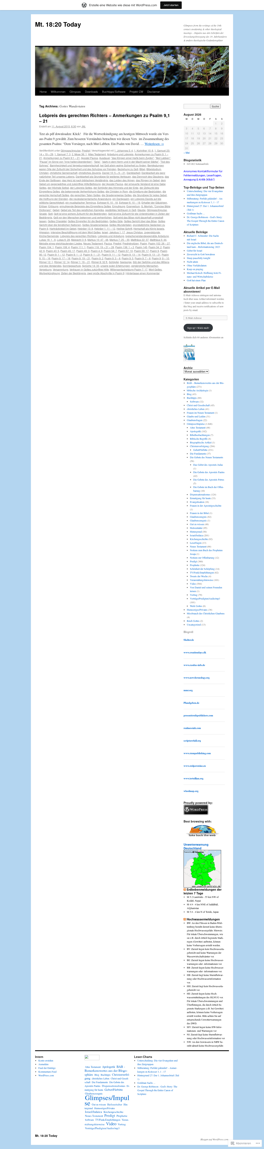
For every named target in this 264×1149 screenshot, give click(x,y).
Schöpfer (114, 262)
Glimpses (75, 92)
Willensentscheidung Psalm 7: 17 (128, 269)
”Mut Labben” (162, 158)
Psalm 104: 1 (46, 247)
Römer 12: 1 (46, 262)
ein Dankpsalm (120, 199)
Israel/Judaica (196, 535)
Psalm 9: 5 (127, 258)
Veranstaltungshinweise (201, 580)
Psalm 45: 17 (67, 251)
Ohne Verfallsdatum (196, 265)
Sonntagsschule (72, 265)
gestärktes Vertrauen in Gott (120, 210)
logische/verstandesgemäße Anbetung (147, 236)
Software (194, 401)
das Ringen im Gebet (148, 180)
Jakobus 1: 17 (117, 232)
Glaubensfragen (194, 420)
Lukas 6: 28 (63, 239)
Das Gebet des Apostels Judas (208, 464)
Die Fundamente (198, 453)
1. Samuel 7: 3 (62, 154)
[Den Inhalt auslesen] (185, 889)
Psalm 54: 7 (110, 251)
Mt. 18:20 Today (58, 24)
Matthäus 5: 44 (158, 239)
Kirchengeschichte (199, 539)
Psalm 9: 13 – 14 (131, 254)
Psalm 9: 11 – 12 (111, 254)
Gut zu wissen (197, 524)
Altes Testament (97, 154)
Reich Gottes (193, 620)
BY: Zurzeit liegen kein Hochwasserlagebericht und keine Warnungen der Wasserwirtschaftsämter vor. (205, 952)
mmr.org (188, 690)
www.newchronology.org (197, 677)
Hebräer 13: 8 (85, 228)
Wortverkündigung (49, 273)
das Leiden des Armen (122, 180)
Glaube (141, 210)
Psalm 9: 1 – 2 (74, 254)
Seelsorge (126, 262)
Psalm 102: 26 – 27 (159, 243)
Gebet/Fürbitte (200, 449)
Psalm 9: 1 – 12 (56, 254)
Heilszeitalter (196, 527)
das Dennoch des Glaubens (148, 176)
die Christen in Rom (117, 191)
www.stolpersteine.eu (195, 766)
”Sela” (97, 161)
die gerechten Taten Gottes (85, 195)
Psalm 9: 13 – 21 (151, 254)
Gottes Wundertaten (120, 225)
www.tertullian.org (193, 778)
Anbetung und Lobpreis (120, 154)
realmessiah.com (192, 728)
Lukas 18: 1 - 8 (47, 239)
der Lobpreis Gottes (81, 187)
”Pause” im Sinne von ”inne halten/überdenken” (65, 161)
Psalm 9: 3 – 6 (112, 258)
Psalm (143, 243)
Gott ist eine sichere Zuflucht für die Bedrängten (80, 213)
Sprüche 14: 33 (90, 265)
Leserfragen (196, 542)
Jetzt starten (171, 5)
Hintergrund (196, 531)
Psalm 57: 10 (125, 251)
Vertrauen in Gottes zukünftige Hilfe (89, 269)
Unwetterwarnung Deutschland (196, 846)
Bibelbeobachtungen (200, 435)
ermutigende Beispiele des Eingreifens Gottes (85, 206)
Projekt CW (136, 92)
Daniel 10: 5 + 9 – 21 (113, 172)
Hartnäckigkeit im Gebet (63, 228)
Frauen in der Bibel (199, 513)
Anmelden (43, 1064)
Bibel (142, 169)
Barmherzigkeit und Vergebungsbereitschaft (74, 165)
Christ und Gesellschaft (198, 405)
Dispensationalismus (200, 494)
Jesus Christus (134, 232)
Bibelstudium (153, 169)
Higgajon (44, 232)
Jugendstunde (152, 232)
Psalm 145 (141, 247)
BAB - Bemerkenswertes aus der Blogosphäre (106, 1070)
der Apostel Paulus (112, 184)
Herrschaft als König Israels (148, 228)
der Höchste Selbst (58, 187)
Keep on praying (195, 269)
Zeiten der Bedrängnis (73, 273)
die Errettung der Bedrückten (145, 191)
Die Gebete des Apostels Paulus (209, 472)
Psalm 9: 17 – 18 (61, 258)
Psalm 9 (154, 251)
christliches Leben (195, 409)
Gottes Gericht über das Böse (140, 221)
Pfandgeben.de (191, 703)
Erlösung (53, 206)
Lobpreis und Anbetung (111, 236)
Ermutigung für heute (200, 498)
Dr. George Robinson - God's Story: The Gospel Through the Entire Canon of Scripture (205, 220)
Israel (105, 232)
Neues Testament (93, 243)
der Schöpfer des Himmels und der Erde (115, 187)
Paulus (108, 243)
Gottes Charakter (57, 221)
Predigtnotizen (131, 243)
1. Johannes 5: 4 (123, 150)
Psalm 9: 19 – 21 (81, 258)
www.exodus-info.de (194, 665)
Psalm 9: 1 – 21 (91, 254)
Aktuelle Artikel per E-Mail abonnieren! (202, 289)
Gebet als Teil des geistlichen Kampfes (82, 210)
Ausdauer (104, 158)
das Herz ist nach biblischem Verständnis (85, 180)
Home (43, 92)
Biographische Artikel (200, 442)
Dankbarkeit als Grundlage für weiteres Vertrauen (103, 176)
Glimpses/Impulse (71, 150)
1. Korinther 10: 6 (143, 150)
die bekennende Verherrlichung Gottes (82, 191)
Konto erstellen (45, 1060)
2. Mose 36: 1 (79, 154)
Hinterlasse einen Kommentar (143, 273)
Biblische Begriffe (198, 438)
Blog (189, 394)
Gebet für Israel (194, 250)
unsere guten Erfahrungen (115, 265)
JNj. (83, 126)
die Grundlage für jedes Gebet (150, 195)
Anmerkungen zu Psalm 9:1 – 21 (61, 158)
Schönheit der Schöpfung (202, 568)
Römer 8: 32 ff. (99, 262)
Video (193, 583)
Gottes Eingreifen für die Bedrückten (88, 221)
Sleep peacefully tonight (198, 258)
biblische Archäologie (197, 390)
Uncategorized (194, 624)
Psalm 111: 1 (78, 247)
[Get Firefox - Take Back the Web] (203, 837)
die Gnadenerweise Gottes (117, 195)
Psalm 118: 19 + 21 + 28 (100, 247)
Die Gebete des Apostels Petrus (208, 479)
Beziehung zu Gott (128, 169)
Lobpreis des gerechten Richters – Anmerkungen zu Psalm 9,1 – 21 (104, 118)
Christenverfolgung (199, 446)
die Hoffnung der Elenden (53, 199)
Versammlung (60, 269)
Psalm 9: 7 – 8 (143, 258)
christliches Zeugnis (90, 172)
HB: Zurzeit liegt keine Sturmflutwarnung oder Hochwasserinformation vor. (205, 978)
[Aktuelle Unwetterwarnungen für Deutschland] (202, 886)
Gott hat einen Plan (196, 280)
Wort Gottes (155, 269)
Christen (44, 172)
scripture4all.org (192, 740)
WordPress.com (46, 1075)
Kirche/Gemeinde (49, 236)
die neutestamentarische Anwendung (90, 199)
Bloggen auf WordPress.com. (214, 1139)
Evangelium (133, 206)
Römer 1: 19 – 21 (80, 262)
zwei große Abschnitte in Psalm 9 (105, 273)
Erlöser (43, 206)
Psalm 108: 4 (62, 247)
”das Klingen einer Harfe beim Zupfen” (132, 158)
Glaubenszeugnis (198, 516)
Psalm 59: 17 (141, 251)
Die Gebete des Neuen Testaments (206, 457)
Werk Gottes (196, 606)
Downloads (91, 92)
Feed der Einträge (46, 1067)
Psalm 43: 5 (52, 251)
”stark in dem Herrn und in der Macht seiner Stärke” (130, 161)
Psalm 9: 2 (97, 258)
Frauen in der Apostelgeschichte (205, 505)
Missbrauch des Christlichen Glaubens (206, 613)
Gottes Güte (116, 221)
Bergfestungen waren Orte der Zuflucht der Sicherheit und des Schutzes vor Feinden (101, 167)
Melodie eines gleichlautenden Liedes (60, 243)
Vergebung (45, 269)
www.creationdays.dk (195, 652)
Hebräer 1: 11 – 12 (104, 228)
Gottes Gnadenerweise (95, 225)
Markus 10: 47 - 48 (97, 239)
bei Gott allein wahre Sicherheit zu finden (123, 165)
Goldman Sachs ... (196, 213)
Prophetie (194, 565)
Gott (50, 213)
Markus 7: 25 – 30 (120, 239)
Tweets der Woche (199, 576)
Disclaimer (153, 92)
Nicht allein (192, 261)
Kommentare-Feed (47, 1071)
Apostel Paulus (89, 158)
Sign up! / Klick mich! (198, 327)
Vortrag (193, 594)
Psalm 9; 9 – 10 (160, 258)
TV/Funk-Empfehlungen (202, 572)
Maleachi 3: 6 (78, 239)
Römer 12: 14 (62, 262)
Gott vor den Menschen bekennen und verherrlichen (82, 217)
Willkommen (58, 92)
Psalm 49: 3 (83, 251)
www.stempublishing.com (197, 753)
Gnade (43, 213)
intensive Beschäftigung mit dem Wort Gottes (76, 232)
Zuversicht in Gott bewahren (201, 254)
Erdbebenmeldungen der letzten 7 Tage (203, 891)
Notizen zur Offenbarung (202, 557)
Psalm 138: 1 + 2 (124, 247)
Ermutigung (118, 206)
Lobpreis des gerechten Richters (78, 236)
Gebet (56, 210)
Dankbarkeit (133, 172)
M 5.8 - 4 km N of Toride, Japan (203, 911)
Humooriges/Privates (197, 609)
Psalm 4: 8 (97, 251)
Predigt (86, 150)
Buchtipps (192, 397)
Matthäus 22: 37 (140, 239)
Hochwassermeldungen (203, 919)
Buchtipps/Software (113, 92)
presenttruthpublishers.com (198, 715)
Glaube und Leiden (196, 416)
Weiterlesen (154, 143)
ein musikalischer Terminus (80, 202)
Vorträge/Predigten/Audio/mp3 (205, 598)
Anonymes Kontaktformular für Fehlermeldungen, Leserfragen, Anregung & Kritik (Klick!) (203, 175)
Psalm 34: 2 (155, 247)
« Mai (187, 152)
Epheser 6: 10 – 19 (129, 202)
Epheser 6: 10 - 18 (107, 202)
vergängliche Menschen (144, 265)
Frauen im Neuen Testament (200, 412)
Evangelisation (197, 501)
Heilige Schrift (124, 228)
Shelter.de (189, 640)
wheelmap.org (191, 791)
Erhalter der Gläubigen (154, 202)
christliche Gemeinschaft (63, 172)
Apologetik (195, 431)
